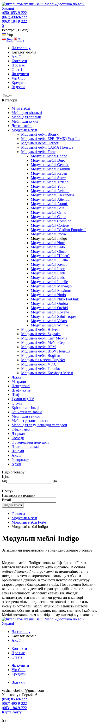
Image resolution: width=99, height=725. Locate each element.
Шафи (17, 394)
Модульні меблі (24, 130)
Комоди (18, 438)
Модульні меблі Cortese (50, 225)
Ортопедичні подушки (30, 442)
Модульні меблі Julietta (49, 260)
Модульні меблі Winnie (49, 325)
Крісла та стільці (25, 408)
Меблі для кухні (25, 121)
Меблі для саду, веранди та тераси (39, 425)
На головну (21, 48)
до (55, 481)
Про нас (18, 65)
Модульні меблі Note (48, 243)
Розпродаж (20, 460)
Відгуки (18, 87)
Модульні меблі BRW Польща (45, 351)
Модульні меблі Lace (48, 269)
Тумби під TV (23, 399)
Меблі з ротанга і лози (30, 421)
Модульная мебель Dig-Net (43, 360)
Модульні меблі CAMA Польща (47, 147)
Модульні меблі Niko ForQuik (55, 299)
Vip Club (18, 78)
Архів (16, 464)
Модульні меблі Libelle (49, 282)
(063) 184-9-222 (14, 21)
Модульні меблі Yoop (48, 186)
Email (6, 500)
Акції (16, 56)
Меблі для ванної (26, 416)
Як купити (20, 74)
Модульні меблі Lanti (48, 273)
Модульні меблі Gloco (49, 251)
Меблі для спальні (26, 117)
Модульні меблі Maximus (51, 290)
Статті (17, 69)
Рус (9, 40)
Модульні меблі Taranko (40, 368)
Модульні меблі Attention (51, 199)
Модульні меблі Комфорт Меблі (47, 373)
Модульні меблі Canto (48, 212)
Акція (16, 455)
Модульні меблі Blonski (40, 134)
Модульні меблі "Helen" (50, 256)
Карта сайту (12, 712)
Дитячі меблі (22, 126)
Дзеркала (19, 434)
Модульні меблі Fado (48, 247)
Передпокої (21, 386)
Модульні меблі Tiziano (49, 182)
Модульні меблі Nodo (48, 295)
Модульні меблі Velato (49, 321)
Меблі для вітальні (27, 113)
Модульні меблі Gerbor (39, 143)
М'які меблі (21, 108)
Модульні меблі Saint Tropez (53, 316)
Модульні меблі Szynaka (41, 334)
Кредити (19, 82)
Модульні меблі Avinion (50, 191)
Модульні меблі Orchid (49, 308)
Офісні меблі (22, 429)
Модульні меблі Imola (48, 234)
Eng (21, 40)
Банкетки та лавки (27, 412)
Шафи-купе (21, 390)
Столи (17, 403)
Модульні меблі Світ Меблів (44, 338)
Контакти (19, 61)
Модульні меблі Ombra (49, 303)
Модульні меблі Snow (48, 178)
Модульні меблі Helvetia (40, 329)
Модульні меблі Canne (49, 156)
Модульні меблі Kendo (49, 264)
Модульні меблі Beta (47, 208)
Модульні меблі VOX (38, 364)
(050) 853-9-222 (14, 13)
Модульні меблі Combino (51, 221)
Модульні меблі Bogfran (40, 355)
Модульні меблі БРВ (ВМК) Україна (50, 139)
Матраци (19, 381)
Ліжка (16, 377)
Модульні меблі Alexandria (52, 195)
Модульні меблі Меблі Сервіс (45, 342)
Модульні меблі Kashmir (50, 169)
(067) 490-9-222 (14, 17)
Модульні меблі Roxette (50, 312)
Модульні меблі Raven (49, 173)
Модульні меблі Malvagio (51, 286)
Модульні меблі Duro (48, 160)
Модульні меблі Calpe (48, 217)
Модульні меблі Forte (38, 152)
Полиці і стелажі (25, 447)
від (4, 481)
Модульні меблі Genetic (50, 165)
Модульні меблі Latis (48, 277)
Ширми (18, 451)
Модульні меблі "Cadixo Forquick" (58, 230)
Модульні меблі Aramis (49, 204)
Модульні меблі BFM (38, 347)
